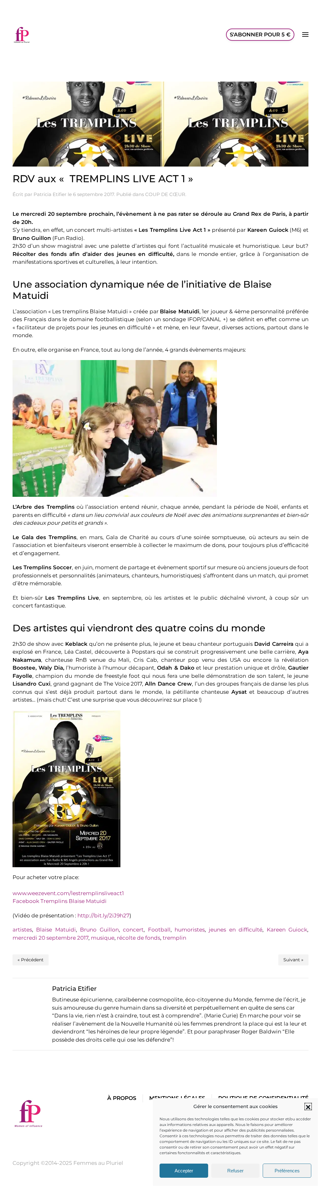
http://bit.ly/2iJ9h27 (103, 915)
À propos (121, 1098)
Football (159, 929)
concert (133, 929)
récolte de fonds (138, 938)
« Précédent (31, 960)
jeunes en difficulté (235, 929)
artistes (22, 929)
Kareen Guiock (287, 929)
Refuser (235, 1170)
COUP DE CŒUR (165, 194)
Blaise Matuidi (56, 929)
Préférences (287, 1170)
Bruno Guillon (99, 929)
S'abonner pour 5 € (260, 34)
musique (102, 938)
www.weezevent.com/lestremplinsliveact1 (68, 893)
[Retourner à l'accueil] (22, 34)
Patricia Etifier (50, 194)
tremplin (174, 938)
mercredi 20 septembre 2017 (50, 938)
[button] (308, 1106)
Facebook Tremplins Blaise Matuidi (60, 901)
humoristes (190, 929)
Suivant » (293, 960)
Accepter (184, 1170)
